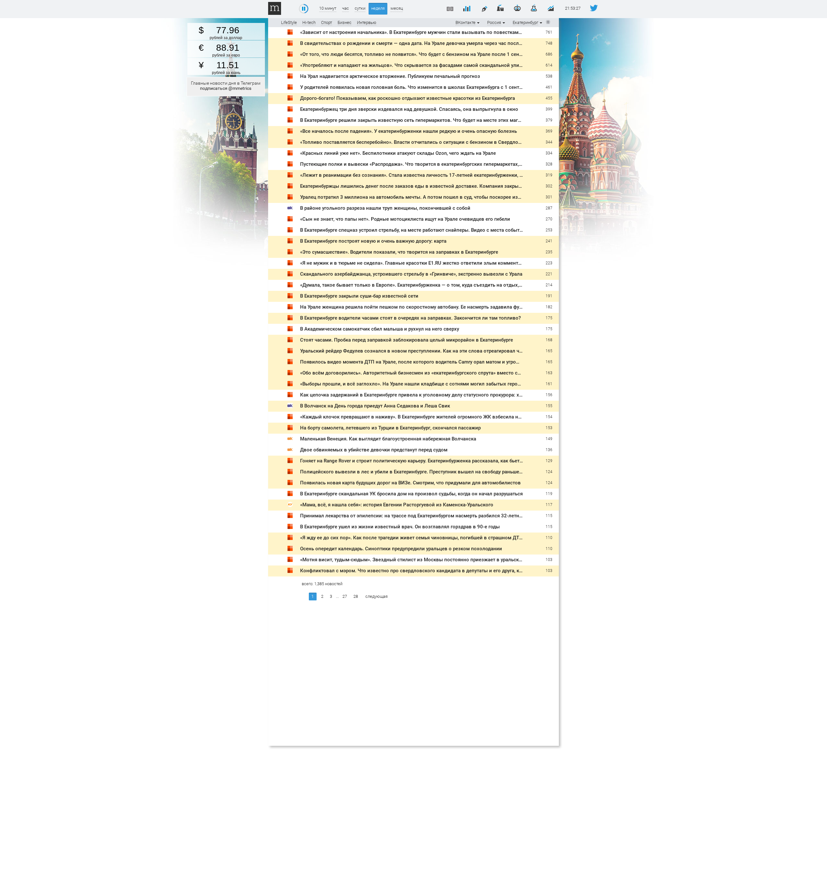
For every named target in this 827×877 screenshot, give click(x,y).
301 (549, 197)
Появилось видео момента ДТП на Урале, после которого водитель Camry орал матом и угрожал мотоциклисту (430, 362)
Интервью (366, 22)
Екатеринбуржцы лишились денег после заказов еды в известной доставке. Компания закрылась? (415, 186)
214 (549, 285)
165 (549, 351)
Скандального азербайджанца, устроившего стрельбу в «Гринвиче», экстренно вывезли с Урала (411, 274)
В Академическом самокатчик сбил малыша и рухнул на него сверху (379, 329)
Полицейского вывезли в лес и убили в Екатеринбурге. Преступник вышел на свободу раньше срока (417, 472)
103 (549, 559)
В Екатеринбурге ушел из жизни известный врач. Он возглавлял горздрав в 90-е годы (400, 527)
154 (549, 417)
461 (549, 87)
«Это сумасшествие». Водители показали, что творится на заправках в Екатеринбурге (399, 252)
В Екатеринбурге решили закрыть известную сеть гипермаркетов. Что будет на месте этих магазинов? (418, 120)
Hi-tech (309, 22)
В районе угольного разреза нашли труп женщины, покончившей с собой (385, 208)
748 (549, 43)
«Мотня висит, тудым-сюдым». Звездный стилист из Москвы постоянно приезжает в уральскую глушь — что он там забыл (443, 560)
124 (549, 472)
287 (549, 208)
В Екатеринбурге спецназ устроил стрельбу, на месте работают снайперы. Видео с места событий (412, 230)
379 (549, 120)
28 (355, 596)
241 (549, 241)
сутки (360, 8)
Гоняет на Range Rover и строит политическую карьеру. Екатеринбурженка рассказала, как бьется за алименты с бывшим (440, 461)
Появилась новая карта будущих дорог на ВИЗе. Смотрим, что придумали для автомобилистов (410, 483)
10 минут (327, 8)
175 (549, 318)
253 (549, 230)
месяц (397, 8)
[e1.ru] (290, 33)
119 (549, 493)
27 (344, 596)
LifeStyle (289, 22)
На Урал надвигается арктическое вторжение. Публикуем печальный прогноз (390, 76)
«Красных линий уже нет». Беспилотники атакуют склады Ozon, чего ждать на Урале (398, 153)
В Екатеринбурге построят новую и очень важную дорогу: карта (373, 241)
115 (549, 515)
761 (549, 32)
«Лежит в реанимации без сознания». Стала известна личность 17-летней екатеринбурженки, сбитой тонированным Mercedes (447, 175)
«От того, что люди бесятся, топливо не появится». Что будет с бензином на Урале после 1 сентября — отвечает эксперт (439, 54)
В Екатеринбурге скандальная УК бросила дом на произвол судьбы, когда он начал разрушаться (411, 494)
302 (549, 186)
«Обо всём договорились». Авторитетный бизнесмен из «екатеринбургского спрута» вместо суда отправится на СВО (435, 373)
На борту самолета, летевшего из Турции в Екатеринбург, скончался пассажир (390, 428)
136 (549, 450)
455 (549, 98)
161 (549, 384)
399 (549, 109)
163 (549, 373)
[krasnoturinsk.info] (290, 439)
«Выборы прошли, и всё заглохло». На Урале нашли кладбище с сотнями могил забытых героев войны (420, 384)
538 (549, 76)
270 (549, 219)
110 (549, 537)
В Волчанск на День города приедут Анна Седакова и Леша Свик (375, 406)
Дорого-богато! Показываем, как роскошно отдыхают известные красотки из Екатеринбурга (407, 98)
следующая (376, 596)
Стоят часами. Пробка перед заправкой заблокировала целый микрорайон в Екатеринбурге (406, 340)
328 (549, 164)
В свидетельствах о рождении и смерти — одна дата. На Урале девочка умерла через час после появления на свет (433, 43)
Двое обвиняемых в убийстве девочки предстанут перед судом (373, 450)
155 (549, 406)
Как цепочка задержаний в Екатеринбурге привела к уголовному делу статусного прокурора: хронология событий (432, 395)
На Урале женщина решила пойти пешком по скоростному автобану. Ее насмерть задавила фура (412, 307)
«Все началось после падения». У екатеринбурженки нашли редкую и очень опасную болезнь (408, 131)
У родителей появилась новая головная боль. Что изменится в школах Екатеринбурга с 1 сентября (414, 87)
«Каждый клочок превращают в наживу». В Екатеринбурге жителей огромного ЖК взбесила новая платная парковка (436, 417)
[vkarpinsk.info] (290, 208)
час (345, 8)
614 (549, 65)
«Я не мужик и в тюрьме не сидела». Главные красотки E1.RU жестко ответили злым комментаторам (417, 263)
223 (549, 263)
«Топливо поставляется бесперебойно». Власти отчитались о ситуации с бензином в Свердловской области (426, 142)
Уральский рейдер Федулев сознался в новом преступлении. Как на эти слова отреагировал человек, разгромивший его (440, 351)
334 (549, 153)
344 (549, 142)
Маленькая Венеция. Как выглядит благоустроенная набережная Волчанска (388, 439)
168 (549, 340)
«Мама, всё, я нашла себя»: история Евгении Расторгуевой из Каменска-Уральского (396, 505)
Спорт (326, 22)
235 (549, 252)
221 (549, 274)
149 (549, 439)
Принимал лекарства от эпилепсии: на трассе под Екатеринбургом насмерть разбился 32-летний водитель (424, 516)
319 (549, 175)
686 (549, 54)
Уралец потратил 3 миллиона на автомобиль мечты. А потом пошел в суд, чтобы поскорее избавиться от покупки (433, 197)
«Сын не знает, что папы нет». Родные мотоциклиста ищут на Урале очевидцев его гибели (405, 219)
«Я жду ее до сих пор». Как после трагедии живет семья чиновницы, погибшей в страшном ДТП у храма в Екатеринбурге (440, 538)
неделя (378, 8)
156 (549, 395)
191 (549, 296)
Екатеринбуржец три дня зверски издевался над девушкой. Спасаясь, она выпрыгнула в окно (409, 109)
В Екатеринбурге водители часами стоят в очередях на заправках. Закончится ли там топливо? (410, 318)
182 (549, 307)
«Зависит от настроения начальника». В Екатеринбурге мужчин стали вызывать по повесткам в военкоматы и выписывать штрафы (454, 32)
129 (549, 461)
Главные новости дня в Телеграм (225, 85)
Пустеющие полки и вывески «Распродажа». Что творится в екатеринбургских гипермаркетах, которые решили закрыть (439, 164)
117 (549, 504)
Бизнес (344, 22)
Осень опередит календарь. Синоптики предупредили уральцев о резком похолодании (401, 549)
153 (549, 428)
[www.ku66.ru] (290, 505)
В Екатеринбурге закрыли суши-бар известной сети (359, 296)
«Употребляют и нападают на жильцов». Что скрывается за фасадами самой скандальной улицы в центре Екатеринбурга (440, 65)
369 (549, 131)
